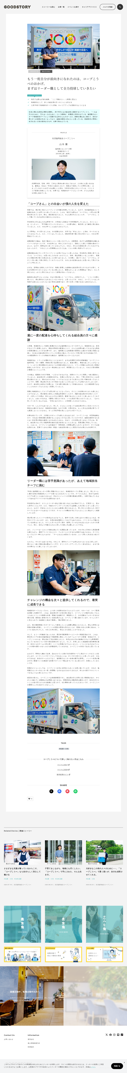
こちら (93, 1067)
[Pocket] (67, 791)
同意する (117, 1066)
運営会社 (31, 1039)
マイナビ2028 (62, 770)
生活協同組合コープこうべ (63, 138)
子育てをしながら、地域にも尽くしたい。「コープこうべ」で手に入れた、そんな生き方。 (63, 871)
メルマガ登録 (108, 7)
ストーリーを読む (48, 7)
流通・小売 (9, 879)
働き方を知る (46, 71)
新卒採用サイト (62, 774)
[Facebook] (59, 791)
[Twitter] (51, 791)
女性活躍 (18, 879)
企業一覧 (61, 7)
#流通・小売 (64, 749)
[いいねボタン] (29, 798)
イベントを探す (73, 7)
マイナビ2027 (62, 765)
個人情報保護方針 (34, 1043)
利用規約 (31, 1047)
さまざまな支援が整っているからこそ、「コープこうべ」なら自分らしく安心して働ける (22, 871)
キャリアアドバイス (89, 7)
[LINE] (75, 791)
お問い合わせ (8, 1039)
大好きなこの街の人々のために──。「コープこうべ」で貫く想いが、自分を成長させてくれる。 (104, 871)
